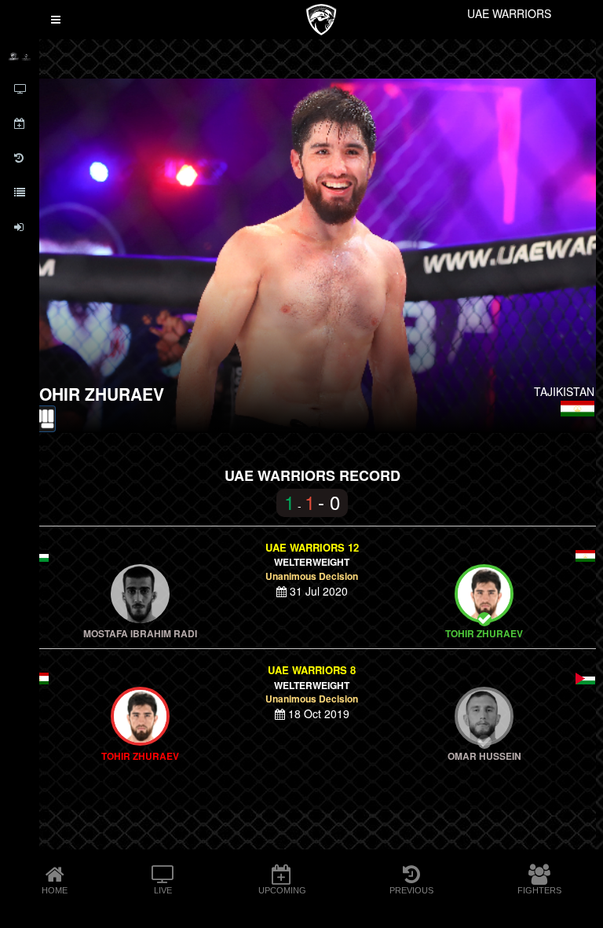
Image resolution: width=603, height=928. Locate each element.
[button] (55, 19)
